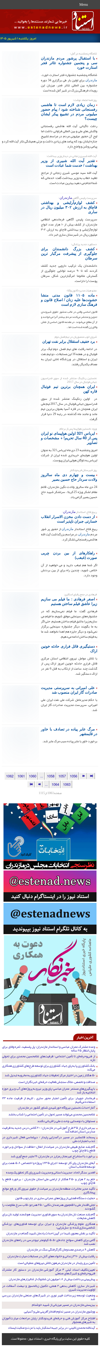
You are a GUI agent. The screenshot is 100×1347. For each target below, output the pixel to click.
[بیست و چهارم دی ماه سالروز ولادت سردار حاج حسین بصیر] (20, 485)
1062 (9, 775)
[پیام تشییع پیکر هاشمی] (20, 115)
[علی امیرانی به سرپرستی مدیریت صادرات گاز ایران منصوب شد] (20, 703)
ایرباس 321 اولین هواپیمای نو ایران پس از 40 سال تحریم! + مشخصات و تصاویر (69, 437)
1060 (32, 775)
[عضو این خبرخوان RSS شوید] (94, 46)
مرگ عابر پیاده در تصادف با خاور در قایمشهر (69, 731)
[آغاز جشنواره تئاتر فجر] (20, 69)
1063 (66, 784)
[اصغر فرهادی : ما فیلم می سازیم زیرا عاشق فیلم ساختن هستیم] (20, 610)
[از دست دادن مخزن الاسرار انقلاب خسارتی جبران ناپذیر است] (20, 527)
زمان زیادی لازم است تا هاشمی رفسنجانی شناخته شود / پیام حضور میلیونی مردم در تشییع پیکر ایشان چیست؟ (69, 111)
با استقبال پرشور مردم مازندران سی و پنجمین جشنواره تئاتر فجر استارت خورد (69, 62)
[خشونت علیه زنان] (20, 306)
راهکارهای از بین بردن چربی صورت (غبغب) (69, 555)
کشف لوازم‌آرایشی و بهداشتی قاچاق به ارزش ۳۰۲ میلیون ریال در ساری (69, 207)
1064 (55, 784)
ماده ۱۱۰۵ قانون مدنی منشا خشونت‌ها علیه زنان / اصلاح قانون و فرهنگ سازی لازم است (69, 299)
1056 (73, 775)
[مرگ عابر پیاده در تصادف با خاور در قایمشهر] (20, 744)
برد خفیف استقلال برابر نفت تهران (68, 341)
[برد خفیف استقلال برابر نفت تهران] (20, 352)
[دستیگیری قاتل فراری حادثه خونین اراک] (20, 662)
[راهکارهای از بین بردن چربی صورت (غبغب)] (20, 568)
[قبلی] (83, 775)
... (41, 775)
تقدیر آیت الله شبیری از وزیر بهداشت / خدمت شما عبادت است (69, 163)
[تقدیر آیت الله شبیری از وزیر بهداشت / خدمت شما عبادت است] (20, 171)
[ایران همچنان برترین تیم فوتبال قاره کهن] (20, 394)
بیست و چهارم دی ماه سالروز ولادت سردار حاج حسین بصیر (69, 477)
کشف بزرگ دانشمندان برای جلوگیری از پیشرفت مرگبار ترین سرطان (69, 253)
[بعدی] (39, 784)
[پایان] (31, 784)
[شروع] (91, 775)
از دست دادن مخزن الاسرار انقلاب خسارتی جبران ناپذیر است (69, 519)
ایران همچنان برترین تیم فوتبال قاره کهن (69, 389)
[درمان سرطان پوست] (20, 260)
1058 (50, 775)
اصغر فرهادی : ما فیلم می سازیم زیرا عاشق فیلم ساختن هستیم (69, 601)
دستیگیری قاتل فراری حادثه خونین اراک (69, 648)
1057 (62, 775)
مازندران (91, 80)
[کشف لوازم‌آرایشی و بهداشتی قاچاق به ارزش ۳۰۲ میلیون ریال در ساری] (20, 213)
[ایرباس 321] (20, 444)
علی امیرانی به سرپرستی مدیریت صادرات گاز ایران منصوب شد (69, 690)
